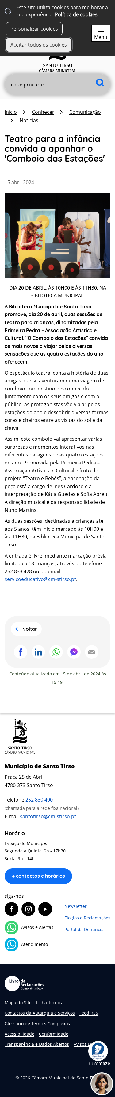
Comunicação (85, 112)
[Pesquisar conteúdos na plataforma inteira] (100, 82)
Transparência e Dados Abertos (37, 1044)
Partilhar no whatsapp (56, 652)
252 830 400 (39, 799)
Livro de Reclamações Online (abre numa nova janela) (24, 983)
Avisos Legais (87, 1044)
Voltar (30, 629)
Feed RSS (88, 1013)
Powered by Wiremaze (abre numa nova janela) (99, 1063)
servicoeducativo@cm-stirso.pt (40, 579)
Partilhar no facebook (20, 652)
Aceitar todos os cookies (38, 44)
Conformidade (53, 1034)
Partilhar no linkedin (38, 652)
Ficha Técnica (49, 1002)
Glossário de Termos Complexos (37, 1023)
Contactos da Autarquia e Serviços (40, 1013)
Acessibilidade (19, 1034)
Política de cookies (76, 14)
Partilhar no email (91, 652)
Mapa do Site (18, 1002)
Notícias (29, 120)
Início (11, 112)
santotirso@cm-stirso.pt (48, 816)
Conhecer (43, 112)
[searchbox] (57, 84)
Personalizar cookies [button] (34, 28)
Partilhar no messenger (74, 652)
